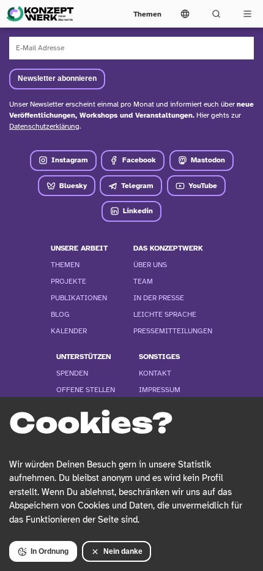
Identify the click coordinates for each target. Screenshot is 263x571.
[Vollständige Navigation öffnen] (247, 14)
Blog (60, 314)
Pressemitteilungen (172, 331)
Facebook (139, 160)
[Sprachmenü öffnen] (185, 14)
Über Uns (150, 264)
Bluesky (73, 185)
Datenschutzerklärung (44, 126)
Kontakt (155, 373)
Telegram (137, 185)
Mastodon (208, 160)
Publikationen (79, 297)
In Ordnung (50, 551)
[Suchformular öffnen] (216, 14)
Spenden (72, 373)
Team (143, 281)
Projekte (68, 281)
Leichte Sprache (164, 314)
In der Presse (158, 297)
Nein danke (123, 551)
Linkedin (138, 210)
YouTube (202, 185)
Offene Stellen (85, 389)
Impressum (159, 389)
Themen (147, 14)
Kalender (69, 331)
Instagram (69, 160)
